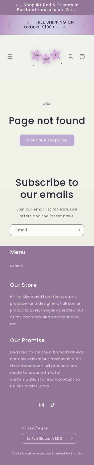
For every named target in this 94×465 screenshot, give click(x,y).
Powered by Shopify (67, 453)
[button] (10, 56)
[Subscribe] (78, 230)
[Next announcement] (84, 24)
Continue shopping (47, 140)
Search (16, 266)
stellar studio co (38, 453)
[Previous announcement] (9, 24)
